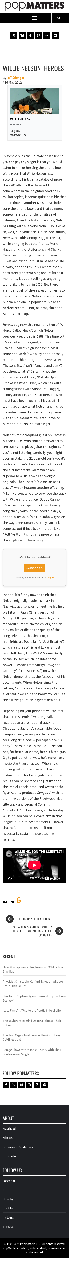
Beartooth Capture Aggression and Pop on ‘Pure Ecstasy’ (34, 998)
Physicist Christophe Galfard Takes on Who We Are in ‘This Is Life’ (33, 983)
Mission (8, 1138)
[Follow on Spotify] (55, 35)
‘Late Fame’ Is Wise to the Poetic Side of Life (32, 1011)
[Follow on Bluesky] (22, 35)
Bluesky (8, 1199)
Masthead (9, 1129)
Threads (8, 1227)
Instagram (9, 1218)
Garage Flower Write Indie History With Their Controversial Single (32, 1052)
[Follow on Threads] (46, 35)
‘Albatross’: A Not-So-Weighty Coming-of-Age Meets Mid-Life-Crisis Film (32, 931)
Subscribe (34, 568)
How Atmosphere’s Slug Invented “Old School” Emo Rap (34, 969)
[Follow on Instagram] (38, 35)
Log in (50, 577)
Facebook (9, 1181)
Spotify (8, 1208)
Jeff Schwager (15, 77)
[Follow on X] (13, 35)
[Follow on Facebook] (30, 35)
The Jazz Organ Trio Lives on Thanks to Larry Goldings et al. (32, 1037)
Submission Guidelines (18, 1147)
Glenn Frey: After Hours (34, 919)
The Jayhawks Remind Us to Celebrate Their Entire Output (32, 1023)
